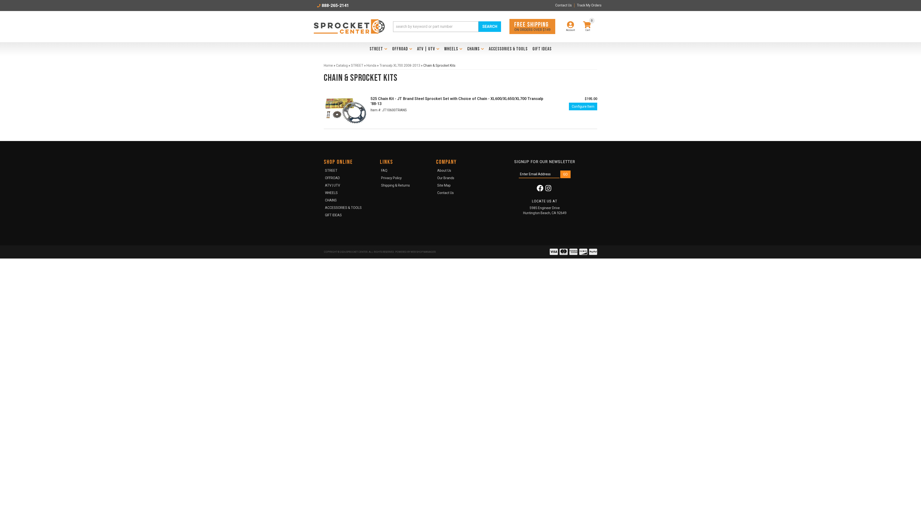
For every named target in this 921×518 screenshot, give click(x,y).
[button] (447, 26)
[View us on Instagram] (548, 189)
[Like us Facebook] (540, 189)
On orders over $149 (532, 26)
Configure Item (583, 106)
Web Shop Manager (423, 252)
